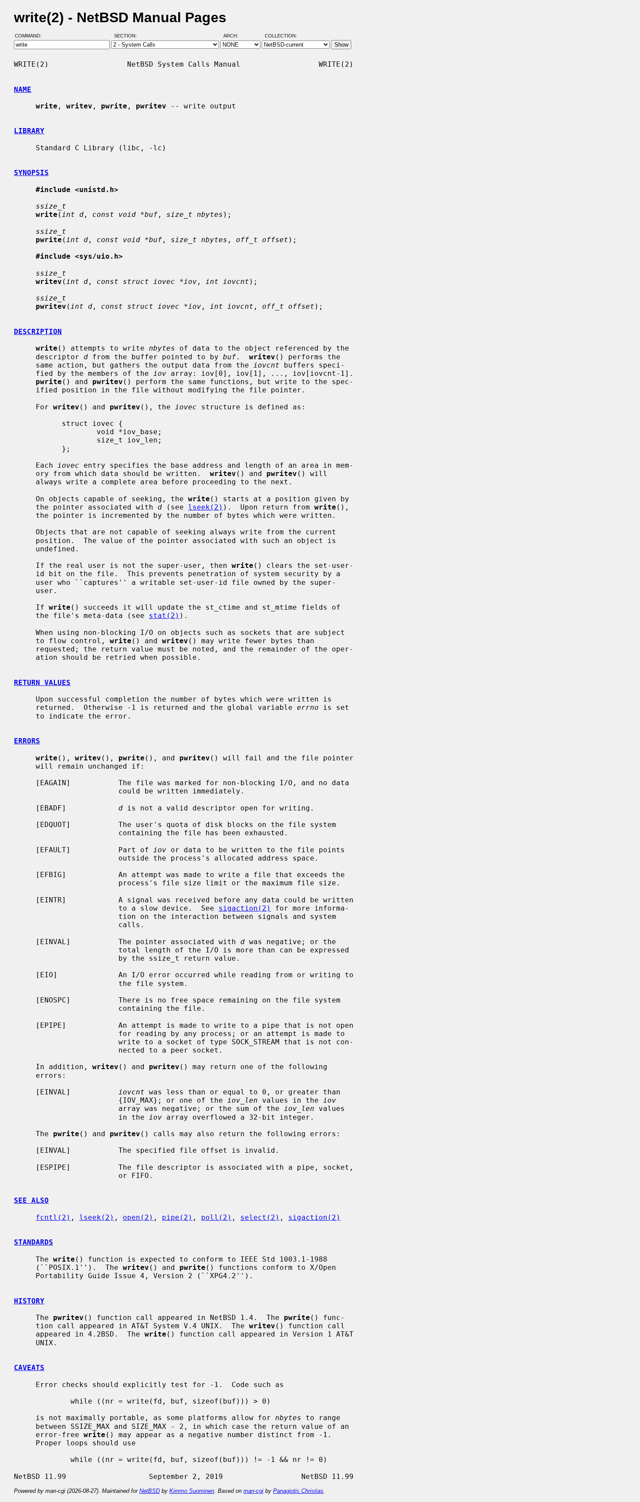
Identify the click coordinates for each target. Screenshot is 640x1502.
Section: (127, 36)
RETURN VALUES (42, 682)
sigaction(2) (245, 908)
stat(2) (164, 615)
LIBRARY (29, 131)
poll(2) (216, 1217)
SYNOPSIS (31, 173)
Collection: (281, 36)
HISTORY (29, 1301)
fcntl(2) (53, 1217)
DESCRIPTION (38, 331)
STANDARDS (33, 1242)
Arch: (234, 36)
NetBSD (149, 1491)
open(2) (138, 1217)
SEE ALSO (31, 1200)
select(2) (260, 1217)
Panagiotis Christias (298, 1491)
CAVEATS (29, 1368)
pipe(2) (177, 1217)
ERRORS (27, 741)
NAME (22, 89)
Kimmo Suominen (191, 1491)
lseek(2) (205, 507)
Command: (31, 36)
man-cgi (253, 1491)
